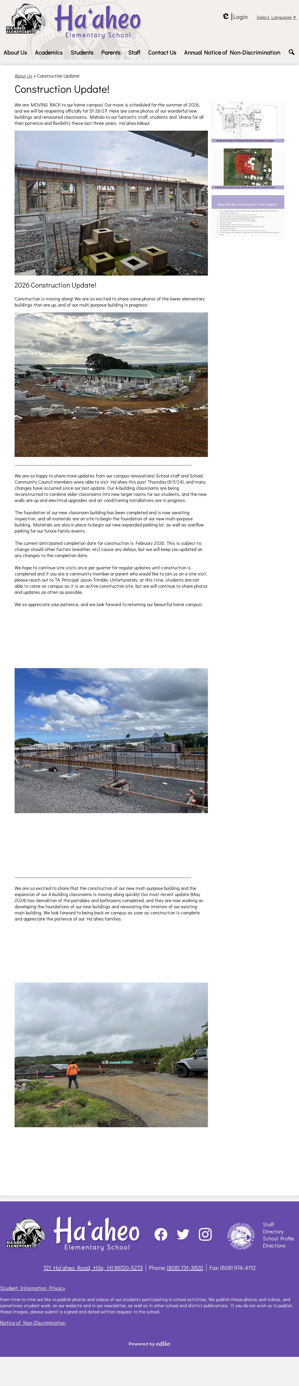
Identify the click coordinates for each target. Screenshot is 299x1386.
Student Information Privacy (32, 1288)
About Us (23, 76)
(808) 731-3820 (185, 1267)
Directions (274, 1245)
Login (235, 16)
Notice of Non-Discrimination (33, 1322)
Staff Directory (273, 1228)
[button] (15, 52)
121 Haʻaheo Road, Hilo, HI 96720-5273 (93, 1267)
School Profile (278, 1238)
